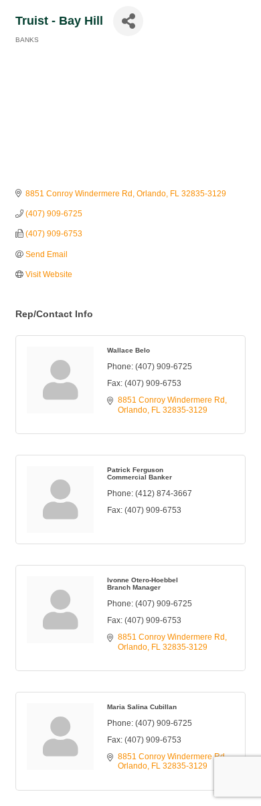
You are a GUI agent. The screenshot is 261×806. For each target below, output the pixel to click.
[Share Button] (128, 21)
